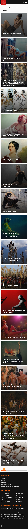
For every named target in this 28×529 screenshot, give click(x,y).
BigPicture (11, 7)
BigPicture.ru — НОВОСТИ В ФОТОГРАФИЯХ (12, 508)
